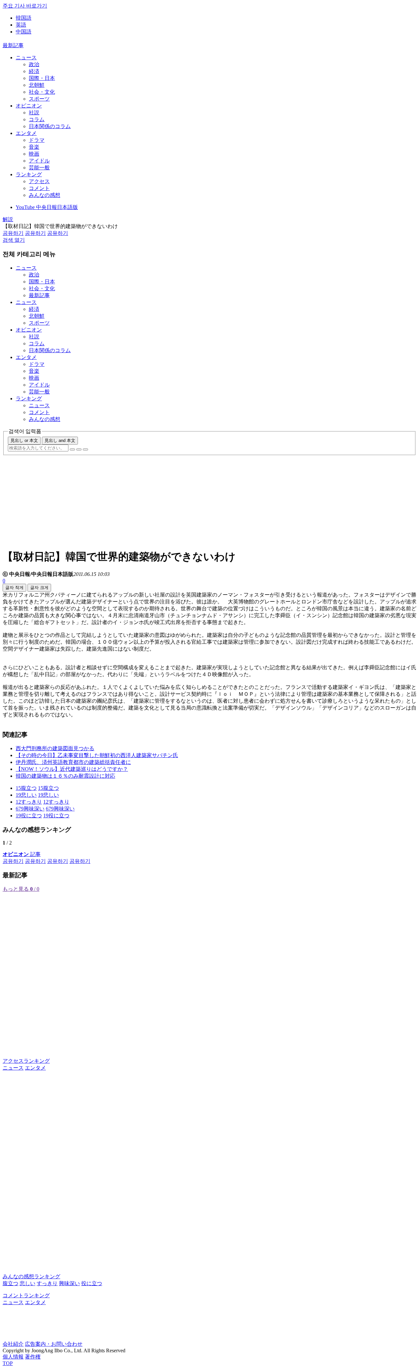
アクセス (39, 181)
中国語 (23, 31)
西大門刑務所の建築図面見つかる (55, 748)
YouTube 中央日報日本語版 (47, 207)
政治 (34, 64)
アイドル (39, 160)
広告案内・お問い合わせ (53, 1344)
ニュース (26, 57)
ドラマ (37, 140)
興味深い (69, 1283)
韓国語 (23, 18)
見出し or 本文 (24, 440)
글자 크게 (39, 587)
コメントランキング (26, 1295)
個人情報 (13, 1356)
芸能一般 (39, 167)
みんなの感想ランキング (31, 1276)
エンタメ (26, 133)
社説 (34, 112)
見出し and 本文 (60, 440)
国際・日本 (42, 78)
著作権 (33, 1356)
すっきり (47, 1283)
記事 (22, 854)
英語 (21, 25)
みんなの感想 (44, 195)
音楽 (34, 147)
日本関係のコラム (50, 126)
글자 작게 (14, 587)
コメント (39, 188)
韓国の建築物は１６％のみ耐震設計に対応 (65, 776)
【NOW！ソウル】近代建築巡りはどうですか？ (72, 769)
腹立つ (10, 1283)
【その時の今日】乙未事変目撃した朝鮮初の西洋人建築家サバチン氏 (97, 755)
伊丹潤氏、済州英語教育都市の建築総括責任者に (73, 762)
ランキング (29, 174)
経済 (34, 71)
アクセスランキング (26, 1061)
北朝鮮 (37, 85)
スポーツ (39, 99)
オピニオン (29, 105)
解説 (8, 219)
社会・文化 (42, 92)
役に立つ (91, 1283)
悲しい (27, 1283)
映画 (34, 154)
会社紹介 (13, 1344)
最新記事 (13, 45)
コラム (37, 119)
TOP (8, 1363)
